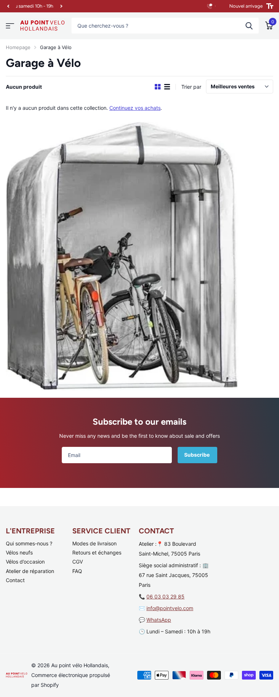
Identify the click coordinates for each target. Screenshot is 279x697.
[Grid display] (158, 87)
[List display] (167, 87)
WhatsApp (158, 620)
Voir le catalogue (10, 26)
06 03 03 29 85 (165, 596)
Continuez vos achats (135, 108)
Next (59, 6)
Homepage (18, 47)
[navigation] (8, 6)
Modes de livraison (94, 543)
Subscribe (197, 455)
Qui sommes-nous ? (29, 543)
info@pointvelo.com (169, 608)
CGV (77, 561)
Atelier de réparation (30, 571)
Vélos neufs (19, 552)
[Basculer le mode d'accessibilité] (269, 6)
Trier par (191, 87)
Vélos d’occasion (25, 561)
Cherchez (249, 25)
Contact (15, 580)
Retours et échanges (96, 552)
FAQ (77, 571)
